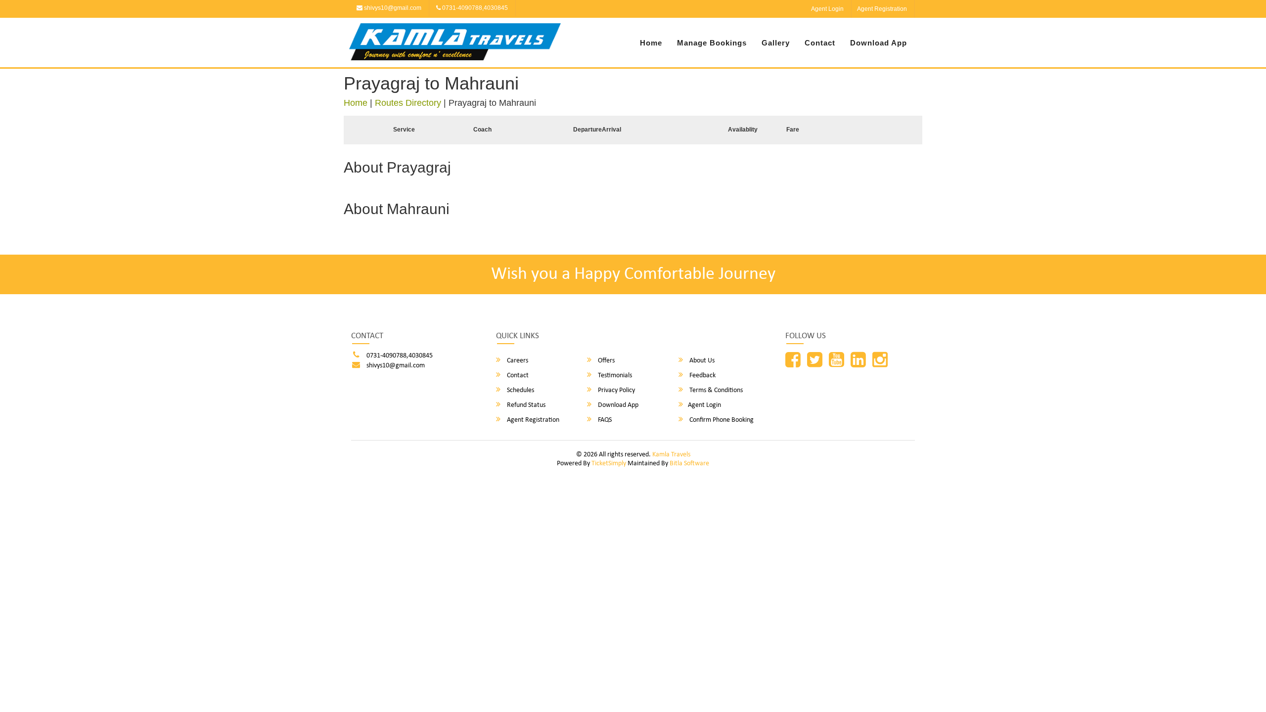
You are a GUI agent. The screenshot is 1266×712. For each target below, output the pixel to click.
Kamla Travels (671, 454)
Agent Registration (882, 8)
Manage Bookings (712, 43)
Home (651, 43)
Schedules (519, 390)
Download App (878, 43)
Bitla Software (689, 463)
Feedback (702, 375)
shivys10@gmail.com (391, 7)
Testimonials (614, 375)
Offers (605, 360)
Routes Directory (408, 103)
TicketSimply (608, 463)
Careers (516, 360)
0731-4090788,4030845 (474, 7)
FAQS (604, 420)
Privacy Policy (615, 390)
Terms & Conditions (715, 390)
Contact (820, 43)
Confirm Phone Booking (721, 420)
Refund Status (525, 405)
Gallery (776, 43)
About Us (701, 360)
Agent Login (827, 8)
